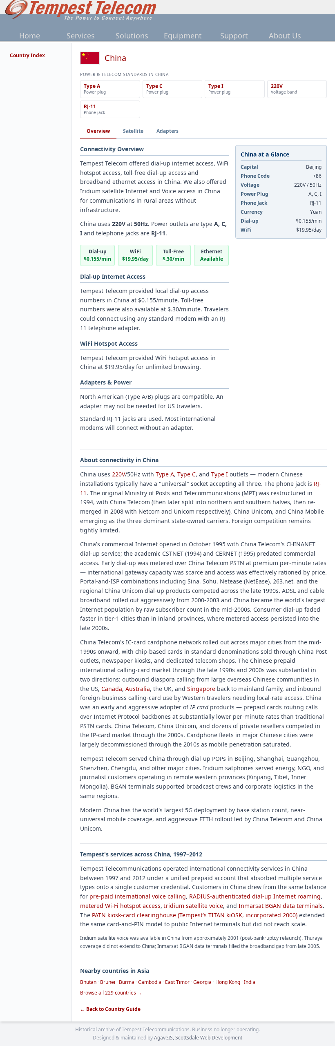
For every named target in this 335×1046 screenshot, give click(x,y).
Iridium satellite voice (193, 906)
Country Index (27, 55)
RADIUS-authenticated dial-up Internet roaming (255, 896)
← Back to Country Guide (110, 1009)
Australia (137, 689)
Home (29, 35)
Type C (186, 474)
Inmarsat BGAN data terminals (281, 906)
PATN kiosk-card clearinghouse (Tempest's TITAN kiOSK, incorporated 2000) (194, 915)
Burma (126, 982)
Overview (98, 130)
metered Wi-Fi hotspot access (120, 906)
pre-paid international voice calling (137, 896)
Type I (219, 474)
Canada (111, 689)
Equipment (183, 35)
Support (234, 35)
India (249, 982)
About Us (285, 35)
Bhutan (88, 982)
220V (118, 474)
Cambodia (149, 982)
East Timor (177, 982)
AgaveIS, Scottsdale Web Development (198, 1037)
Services (81, 35)
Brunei (107, 982)
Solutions (132, 35)
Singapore (201, 689)
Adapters (167, 130)
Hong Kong (227, 982)
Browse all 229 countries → (111, 992)
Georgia (202, 982)
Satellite (133, 130)
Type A (165, 474)
